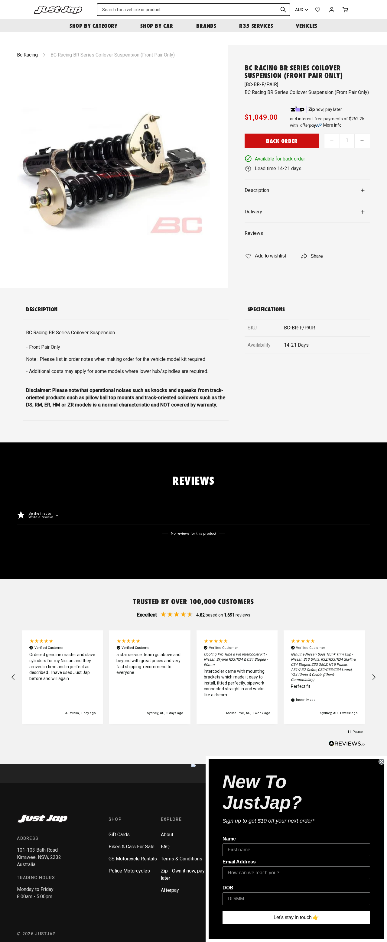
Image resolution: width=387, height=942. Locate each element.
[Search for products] (283, 9)
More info (332, 125)
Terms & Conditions (181, 859)
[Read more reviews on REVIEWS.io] (347, 744)
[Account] (332, 10)
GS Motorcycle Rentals (133, 859)
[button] (13, 677)
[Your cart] (346, 10)
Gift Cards (119, 834)
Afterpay (170, 890)
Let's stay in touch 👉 (296, 917)
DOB (228, 887)
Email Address (239, 861)
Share (317, 256)
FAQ (165, 847)
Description (257, 190)
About (167, 834)
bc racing (27, 55)
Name (229, 838)
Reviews (254, 233)
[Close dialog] (382, 762)
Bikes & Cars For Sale (131, 847)
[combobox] (193, 9)
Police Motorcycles (129, 871)
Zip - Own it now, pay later (183, 874)
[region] (193, 677)
